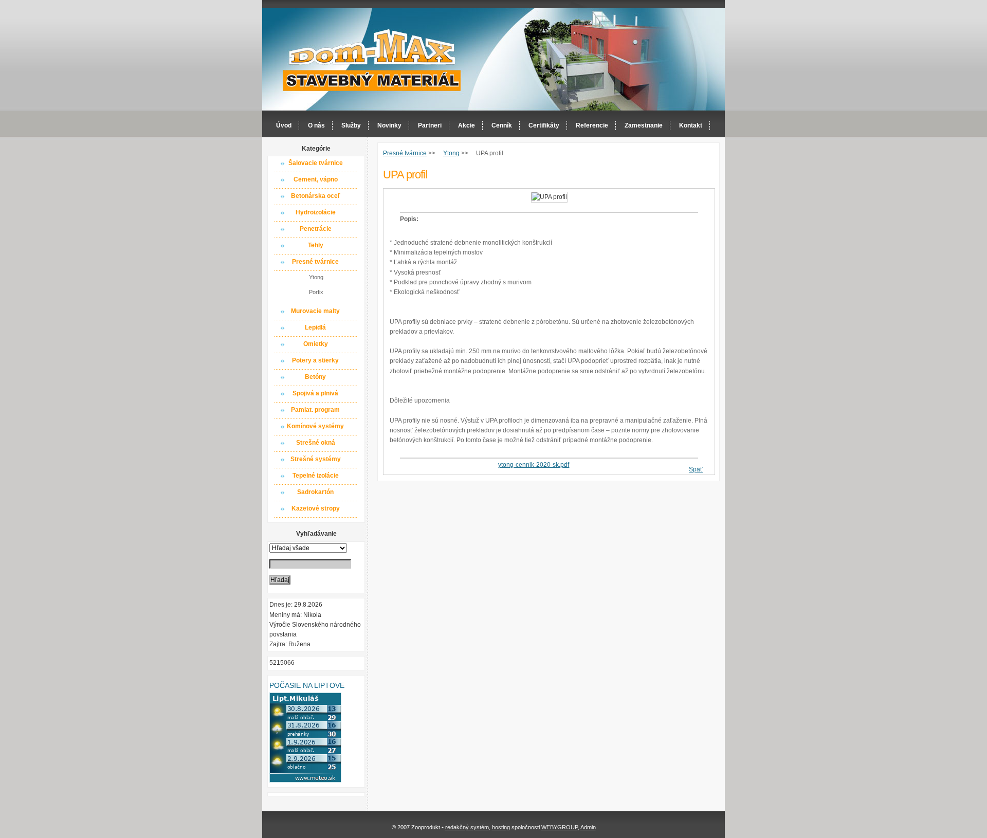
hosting (501, 827)
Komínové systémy (315, 426)
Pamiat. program (315, 409)
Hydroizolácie (316, 212)
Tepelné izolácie (316, 475)
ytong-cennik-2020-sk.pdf (533, 464)
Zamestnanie (644, 125)
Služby (351, 125)
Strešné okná (315, 442)
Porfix (316, 292)
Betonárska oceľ (315, 195)
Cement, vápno (316, 179)
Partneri (430, 125)
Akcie (466, 125)
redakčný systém (467, 827)
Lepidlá (315, 327)
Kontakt (690, 125)
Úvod (283, 125)
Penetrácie (316, 228)
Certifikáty (543, 125)
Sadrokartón (315, 492)
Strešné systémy (315, 459)
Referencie (592, 125)
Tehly (315, 245)
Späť (696, 469)
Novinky (389, 125)
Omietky (315, 344)
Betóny (315, 376)
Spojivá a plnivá (315, 393)
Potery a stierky (315, 360)
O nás (316, 125)
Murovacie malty (315, 311)
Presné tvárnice (315, 261)
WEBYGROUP (559, 827)
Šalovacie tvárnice (315, 163)
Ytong (316, 277)
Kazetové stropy (315, 508)
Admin (588, 827)
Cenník (501, 125)
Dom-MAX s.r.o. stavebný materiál (372, 60)
